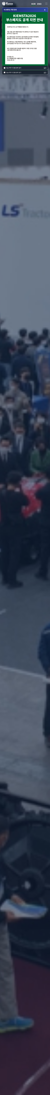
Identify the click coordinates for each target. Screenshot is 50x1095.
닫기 (45, 72)
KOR (33, 4)
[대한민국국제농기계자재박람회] (11, 4)
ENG (39, 4)
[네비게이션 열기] (46, 3)
